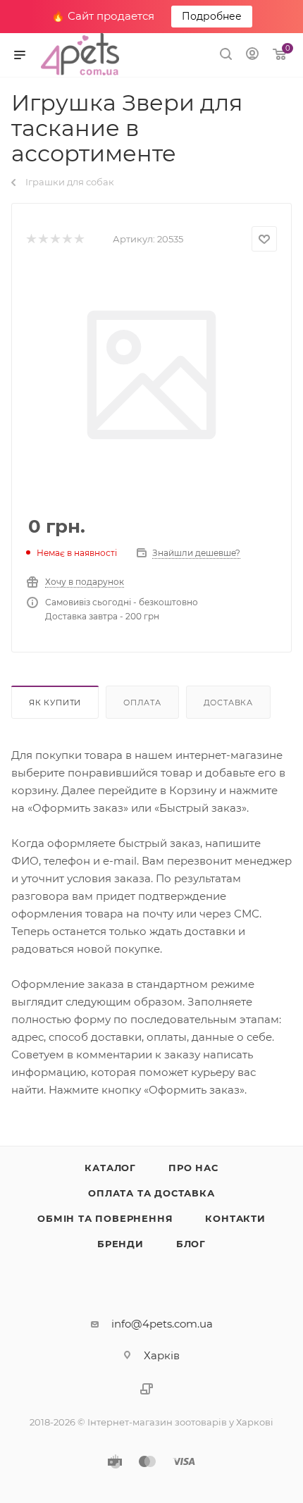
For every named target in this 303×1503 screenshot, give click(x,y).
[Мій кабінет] (252, 55)
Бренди (120, 1243)
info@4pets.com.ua (162, 1323)
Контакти (235, 1218)
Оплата (142, 702)
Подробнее (212, 16)
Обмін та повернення (105, 1218)
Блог (191, 1243)
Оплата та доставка (151, 1193)
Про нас (193, 1167)
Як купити (55, 702)
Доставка (228, 702)
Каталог (110, 1167)
